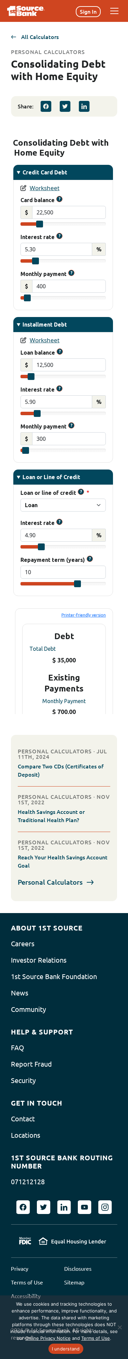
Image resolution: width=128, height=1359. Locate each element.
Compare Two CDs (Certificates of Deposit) (60, 770)
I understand (66, 1348)
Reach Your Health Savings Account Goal (63, 861)
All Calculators (40, 37)
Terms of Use (27, 1282)
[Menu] (114, 11)
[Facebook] (45, 106)
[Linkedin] (84, 106)
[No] (119, 1327)
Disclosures (77, 1269)
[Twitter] (64, 106)
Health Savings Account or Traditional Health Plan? (51, 816)
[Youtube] (84, 1207)
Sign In (88, 12)
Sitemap (74, 1282)
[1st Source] (26, 10)
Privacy (19, 1269)
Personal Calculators (50, 882)
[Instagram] (105, 1207)
